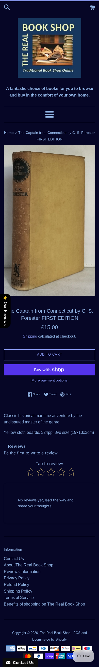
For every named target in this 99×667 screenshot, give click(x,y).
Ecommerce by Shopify (49, 639)
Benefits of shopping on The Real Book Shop (44, 604)
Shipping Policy (18, 591)
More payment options (49, 380)
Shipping (30, 336)
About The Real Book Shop (28, 565)
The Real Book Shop (55, 633)
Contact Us (14, 559)
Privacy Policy (16, 578)
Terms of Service (19, 597)
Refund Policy (16, 584)
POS (76, 633)
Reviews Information (22, 571)
